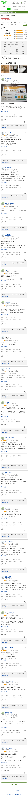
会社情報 (9, 794)
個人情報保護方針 (16, 794)
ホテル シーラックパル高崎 (8, 15)
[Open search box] (3, 58)
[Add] (25, 16)
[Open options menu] (26, 79)
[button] (5, 69)
